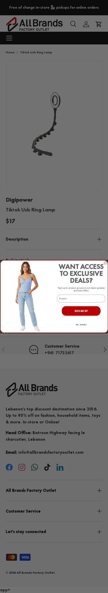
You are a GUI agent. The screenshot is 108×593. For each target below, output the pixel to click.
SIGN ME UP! (81, 311)
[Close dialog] (105, 262)
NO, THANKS (81, 325)
